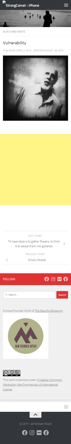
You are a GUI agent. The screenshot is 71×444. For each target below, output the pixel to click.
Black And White (14, 31)
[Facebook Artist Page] (65, 279)
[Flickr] (59, 279)
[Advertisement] (35, 169)
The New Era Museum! (49, 311)
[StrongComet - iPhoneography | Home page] (27, 5)
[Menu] (66, 5)
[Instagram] (53, 279)
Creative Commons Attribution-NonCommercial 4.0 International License (32, 384)
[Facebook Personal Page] (46, 279)
